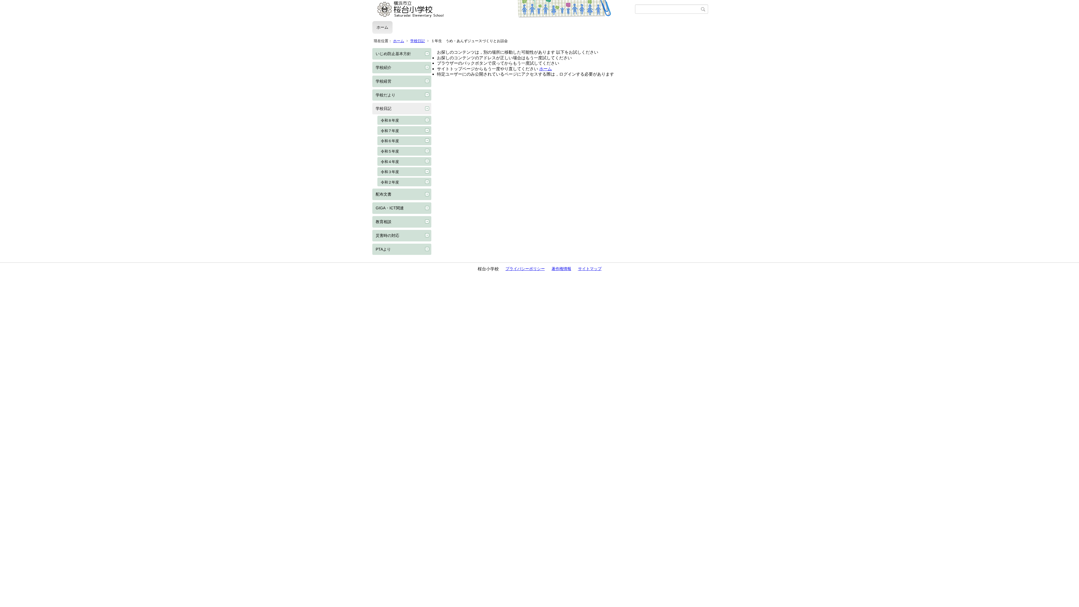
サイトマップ (590, 268)
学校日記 (417, 41)
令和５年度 (390, 151)
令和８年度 (390, 120)
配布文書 (383, 194)
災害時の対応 (387, 235)
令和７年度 (390, 131)
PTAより (383, 249)
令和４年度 (390, 162)
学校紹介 (383, 67)
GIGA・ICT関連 (390, 208)
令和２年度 (390, 182)
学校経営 (383, 81)
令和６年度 (390, 141)
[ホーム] (503, 9)
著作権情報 (561, 268)
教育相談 (383, 221)
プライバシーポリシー (525, 268)
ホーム (382, 27)
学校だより (385, 95)
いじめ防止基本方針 (393, 53)
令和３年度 (390, 172)
